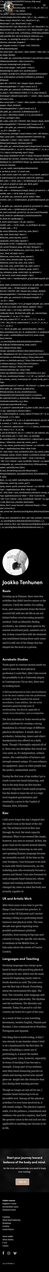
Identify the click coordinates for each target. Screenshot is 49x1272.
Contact (5, 1246)
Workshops (6, 1223)
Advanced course (9, 1210)
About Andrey (7, 1239)
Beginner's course (9, 1203)
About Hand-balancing (11, 1220)
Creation (5, 1226)
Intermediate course (10, 1207)
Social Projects (8, 1229)
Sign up (22, 1181)
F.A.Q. (4, 1242)
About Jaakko (7, 1236)
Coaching (6, 1217)
